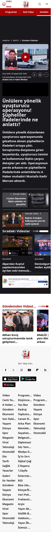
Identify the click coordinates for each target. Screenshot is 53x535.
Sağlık (6, 465)
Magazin (8, 436)
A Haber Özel (9, 403)
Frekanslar (25, 498)
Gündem (44, 12)
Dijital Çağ (24, 460)
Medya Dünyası (25, 450)
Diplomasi (24, 441)
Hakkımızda (25, 517)
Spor (5, 432)
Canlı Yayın (9, 399)
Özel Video (28, 12)
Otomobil (8, 450)
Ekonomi (8, 413)
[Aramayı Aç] (39, 4)
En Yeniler (8, 479)
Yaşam (6, 422)
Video (6, 394)
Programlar (11, 12)
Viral (5, 441)
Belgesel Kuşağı (25, 436)
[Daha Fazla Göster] (46, 74)
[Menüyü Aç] (46, 4)
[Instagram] (21, 369)
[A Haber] (25, 4)
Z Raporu (24, 465)
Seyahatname (25, 432)
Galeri (6, 475)
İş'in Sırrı (24, 455)
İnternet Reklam (25, 475)
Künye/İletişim (25, 489)
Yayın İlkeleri (25, 522)
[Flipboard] (37, 369)
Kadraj (22, 408)
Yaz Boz (23, 403)
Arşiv (21, 503)
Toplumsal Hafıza (25, 413)
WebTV (16, 40)
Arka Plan (24, 422)
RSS (20, 479)
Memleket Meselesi (25, 427)
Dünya (6, 427)
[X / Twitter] (13, 369)
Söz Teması (25, 446)
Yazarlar (7, 469)
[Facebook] (6, 369)
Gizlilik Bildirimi (25, 512)
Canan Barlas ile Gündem (25, 418)
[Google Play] (28, 377)
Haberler (6, 40)
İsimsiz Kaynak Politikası (25, 526)
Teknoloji (8, 446)
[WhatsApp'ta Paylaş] (40, 74)
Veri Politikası (25, 493)
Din (4, 455)
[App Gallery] (8, 383)
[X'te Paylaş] (34, 74)
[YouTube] (29, 369)
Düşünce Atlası (25, 399)
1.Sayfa (22, 469)
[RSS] (45, 369)
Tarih (5, 460)
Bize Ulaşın (25, 484)
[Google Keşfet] (25, 282)
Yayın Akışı (25, 507)
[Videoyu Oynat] (25, 57)
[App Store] (10, 377)
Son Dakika (9, 418)
